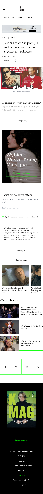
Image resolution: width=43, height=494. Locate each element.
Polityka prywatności (21, 480)
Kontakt (21, 470)
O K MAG (21, 456)
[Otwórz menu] (4, 9)
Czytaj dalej (21, 120)
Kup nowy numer (21, 440)
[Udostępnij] (15, 60)
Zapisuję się (21, 251)
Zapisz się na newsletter (21, 465)
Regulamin (21, 485)
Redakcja (21, 461)
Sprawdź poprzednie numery (21, 451)
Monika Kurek (11, 56)
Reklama (21, 475)
